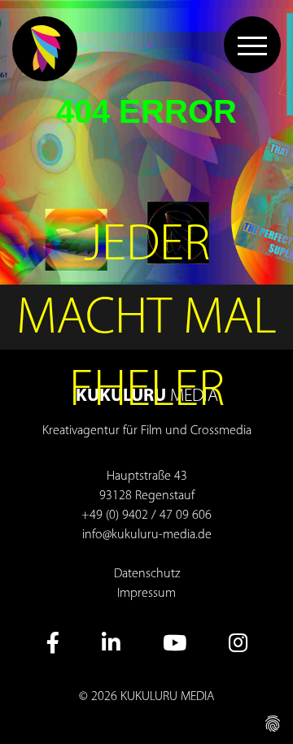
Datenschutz (147, 574)
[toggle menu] (252, 44)
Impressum (146, 593)
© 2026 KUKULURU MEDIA (146, 696)
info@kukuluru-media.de (147, 535)
